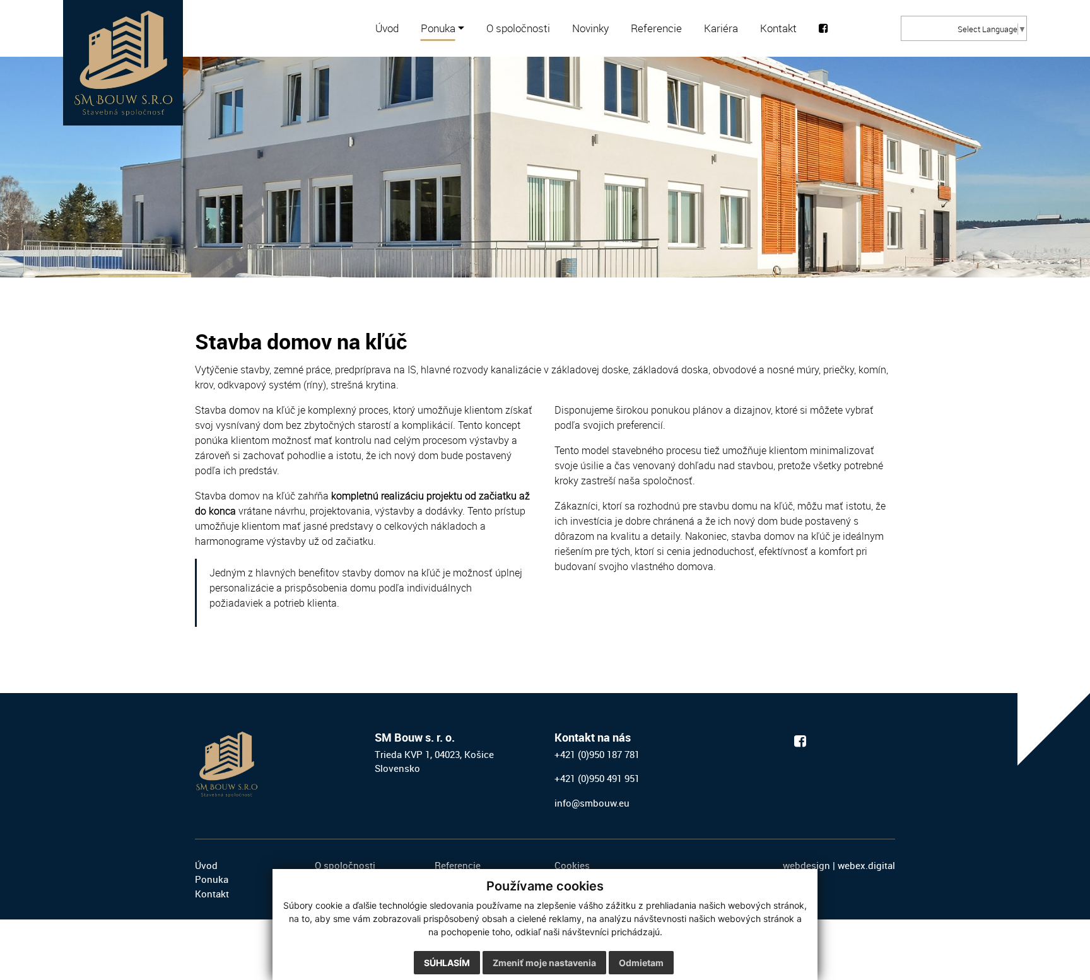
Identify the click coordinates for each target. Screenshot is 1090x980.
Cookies (572, 865)
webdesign (806, 865)
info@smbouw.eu (592, 802)
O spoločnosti (345, 865)
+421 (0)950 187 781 (597, 754)
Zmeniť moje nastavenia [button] (544, 962)
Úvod (206, 865)
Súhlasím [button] (447, 962)
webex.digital (866, 865)
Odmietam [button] (641, 962)
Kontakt (212, 893)
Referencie (458, 865)
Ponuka (211, 879)
